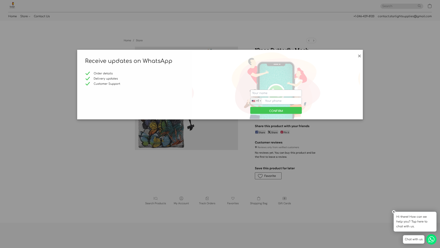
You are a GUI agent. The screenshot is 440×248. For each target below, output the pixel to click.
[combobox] (256, 101)
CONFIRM (276, 111)
